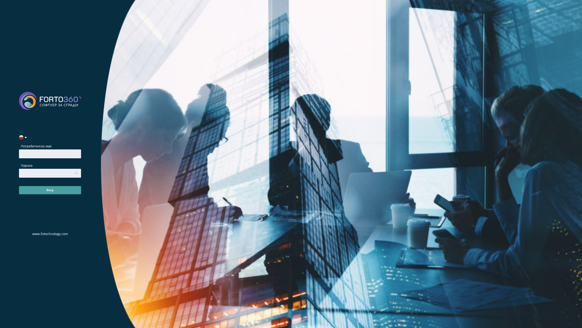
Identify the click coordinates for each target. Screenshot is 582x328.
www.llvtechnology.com (50, 234)
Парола (27, 165)
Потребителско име (36, 146)
